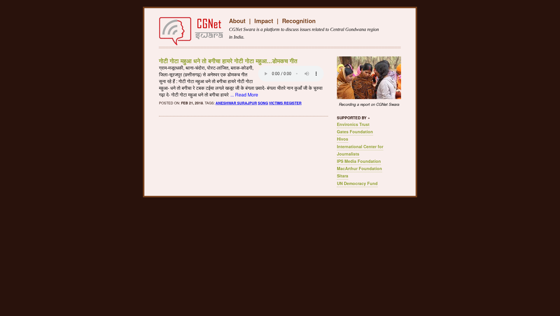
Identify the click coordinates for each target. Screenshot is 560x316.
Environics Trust (353, 124)
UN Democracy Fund (357, 183)
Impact (263, 20)
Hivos (342, 139)
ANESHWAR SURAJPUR (236, 103)
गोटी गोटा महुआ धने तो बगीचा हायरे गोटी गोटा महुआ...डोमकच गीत (228, 60)
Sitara (342, 176)
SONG (263, 103)
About (237, 20)
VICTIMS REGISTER (285, 103)
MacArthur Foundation (359, 168)
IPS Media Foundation (359, 161)
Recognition (299, 20)
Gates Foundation (355, 131)
